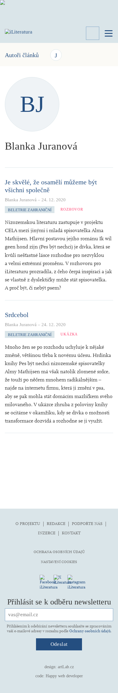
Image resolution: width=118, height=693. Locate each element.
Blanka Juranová (21, 199)
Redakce (56, 523)
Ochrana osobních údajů (59, 552)
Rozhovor (72, 209)
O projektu (27, 523)
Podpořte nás (87, 523)
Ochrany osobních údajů (89, 631)
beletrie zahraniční (29, 210)
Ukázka (69, 334)
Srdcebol (16, 315)
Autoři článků (22, 55)
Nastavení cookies (59, 562)
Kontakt (71, 533)
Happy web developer (64, 676)
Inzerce (46, 533)
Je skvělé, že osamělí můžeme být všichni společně (51, 186)
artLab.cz (66, 667)
